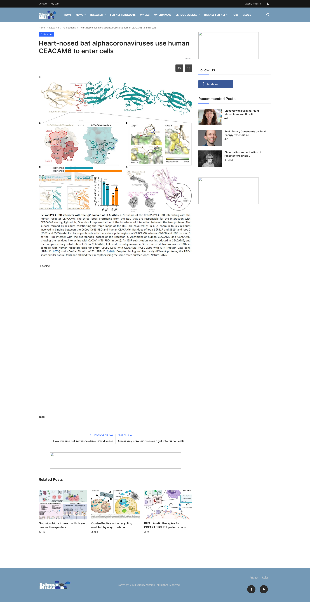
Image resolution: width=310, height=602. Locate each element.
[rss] (264, 589)
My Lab (55, 3)
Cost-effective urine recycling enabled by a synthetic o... (111, 525)
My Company (162, 14)
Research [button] (96, 14)
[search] (268, 14)
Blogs (247, 14)
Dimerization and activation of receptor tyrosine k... (242, 154)
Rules (265, 577)
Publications (69, 27)
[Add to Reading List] (188, 68)
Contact (43, 3)
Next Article (125, 434)
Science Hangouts (123, 14)
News (79, 14)
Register (257, 3)
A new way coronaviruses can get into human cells (151, 441)
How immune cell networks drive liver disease (83, 441)
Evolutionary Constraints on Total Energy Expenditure (245, 133)
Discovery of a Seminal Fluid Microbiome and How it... (241, 112)
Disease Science (215, 14)
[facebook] (251, 589)
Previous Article (103, 434)
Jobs (235, 14)
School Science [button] (186, 14)
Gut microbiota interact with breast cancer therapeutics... (63, 525)
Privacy (254, 577)
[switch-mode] (268, 4)
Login (248, 3)
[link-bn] (115, 460)
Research (54, 27)
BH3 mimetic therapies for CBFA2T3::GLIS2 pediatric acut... (166, 525)
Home (68, 14)
